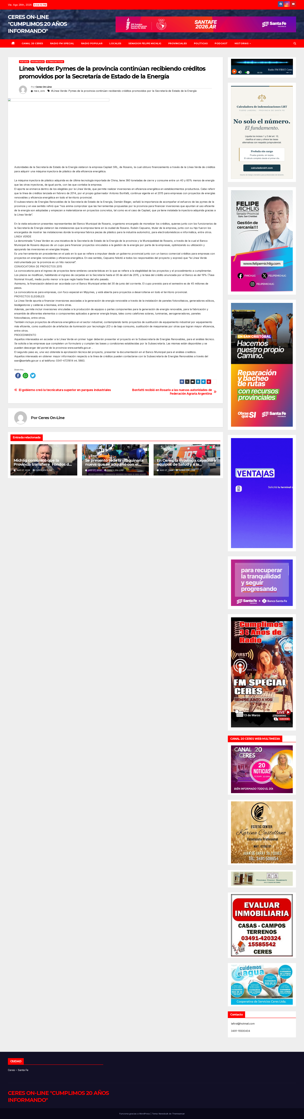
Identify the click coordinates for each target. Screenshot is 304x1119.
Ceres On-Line (43, 86)
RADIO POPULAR (92, 43)
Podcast (221, 43)
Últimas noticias (55, 62)
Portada (24, 62)
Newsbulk (163, 1113)
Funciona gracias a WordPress (135, 1113)
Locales (115, 43)
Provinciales (177, 43)
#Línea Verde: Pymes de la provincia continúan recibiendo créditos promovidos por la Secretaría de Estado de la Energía (123, 90)
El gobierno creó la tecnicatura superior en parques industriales (65, 390)
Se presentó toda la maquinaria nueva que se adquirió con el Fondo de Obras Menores (114, 464)
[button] (295, 43)
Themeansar (178, 1113)
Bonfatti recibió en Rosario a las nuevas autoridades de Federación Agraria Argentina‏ (172, 391)
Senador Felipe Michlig (144, 43)
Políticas (201, 43)
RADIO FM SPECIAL (62, 43)
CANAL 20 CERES (32, 43)
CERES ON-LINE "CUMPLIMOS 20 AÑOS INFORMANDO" (37, 24)
